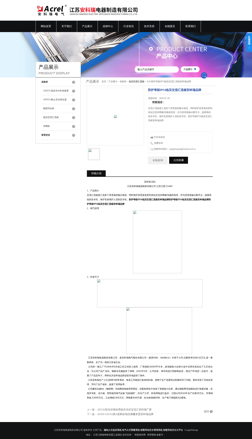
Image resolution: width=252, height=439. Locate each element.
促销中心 (108, 26)
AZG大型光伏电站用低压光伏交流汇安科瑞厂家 (124, 409)
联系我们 (190, 26)
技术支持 (149, 26)
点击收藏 (178, 160)
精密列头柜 (48, 108)
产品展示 (87, 26)
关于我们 (66, 26)
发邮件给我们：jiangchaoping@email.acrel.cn (175, 149)
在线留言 (170, 26)
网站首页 (46, 26)
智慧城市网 (140, 434)
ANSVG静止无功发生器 (55, 99)
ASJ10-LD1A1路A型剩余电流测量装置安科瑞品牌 (125, 414)
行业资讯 (128, 26)
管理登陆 (151, 434)
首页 (104, 81)
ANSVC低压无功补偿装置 (56, 90)
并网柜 (46, 126)
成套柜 (123, 81)
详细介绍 (96, 173)
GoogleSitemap (191, 430)
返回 (206, 411)
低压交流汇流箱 (51, 117)
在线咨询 (158, 160)
